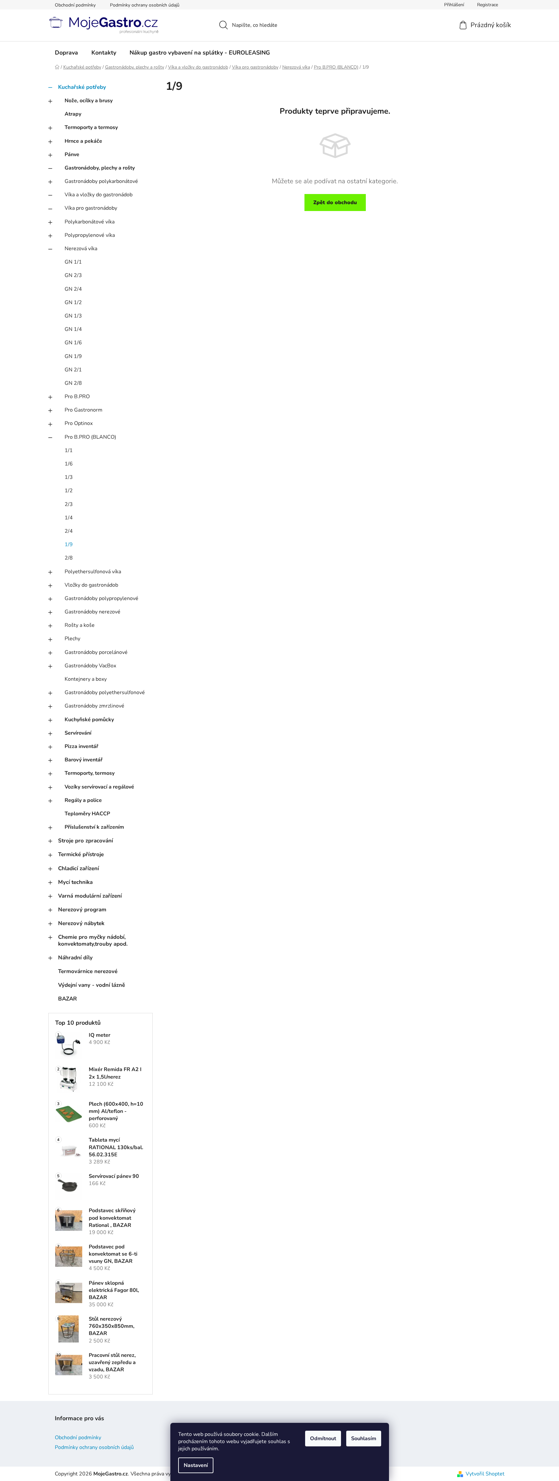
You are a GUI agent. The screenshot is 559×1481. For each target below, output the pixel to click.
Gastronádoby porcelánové (96, 652)
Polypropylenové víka (90, 235)
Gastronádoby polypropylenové (101, 598)
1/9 (69, 544)
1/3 (69, 477)
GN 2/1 (73, 369)
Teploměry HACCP (87, 813)
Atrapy (73, 114)
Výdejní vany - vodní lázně (91, 985)
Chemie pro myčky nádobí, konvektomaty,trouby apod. (93, 940)
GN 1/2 (73, 302)
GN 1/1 (73, 262)
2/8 (69, 557)
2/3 (69, 504)
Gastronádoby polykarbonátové (101, 181)
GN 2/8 (73, 383)
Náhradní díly (75, 957)
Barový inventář (83, 759)
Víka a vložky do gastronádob (98, 194)
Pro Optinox (79, 423)
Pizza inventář (81, 746)
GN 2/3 (73, 275)
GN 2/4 (73, 289)
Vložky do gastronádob (91, 585)
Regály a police (83, 800)
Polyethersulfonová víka (93, 571)
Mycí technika (75, 882)
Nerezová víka (81, 248)
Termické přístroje (81, 854)
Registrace (487, 5)
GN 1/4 (73, 329)
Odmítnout (323, 1438)
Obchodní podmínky (75, 5)
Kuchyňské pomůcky (89, 719)
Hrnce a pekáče (83, 141)
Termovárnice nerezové (87, 971)
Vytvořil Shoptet (485, 1473)
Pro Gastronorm (83, 410)
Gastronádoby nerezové (92, 611)
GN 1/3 (73, 315)
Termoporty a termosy (91, 127)
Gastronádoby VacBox (90, 665)
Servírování (78, 733)
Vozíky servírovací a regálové (99, 786)
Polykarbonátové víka (90, 221)
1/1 (69, 450)
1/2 (69, 490)
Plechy (72, 638)
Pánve (72, 154)
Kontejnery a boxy (86, 679)
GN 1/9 (73, 356)
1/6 (69, 463)
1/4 (69, 517)
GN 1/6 (73, 342)
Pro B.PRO (77, 396)
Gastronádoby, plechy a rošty (100, 167)
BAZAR (67, 998)
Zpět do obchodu (335, 202)
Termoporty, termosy (90, 773)
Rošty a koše (80, 625)
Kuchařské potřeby (82, 87)
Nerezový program (82, 909)
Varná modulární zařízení (90, 896)
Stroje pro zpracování (85, 840)
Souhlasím (363, 1438)
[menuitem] (66, 52)
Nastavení (196, 1465)
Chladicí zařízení (78, 868)
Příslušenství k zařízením (94, 827)
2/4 (69, 531)
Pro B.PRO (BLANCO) (90, 437)
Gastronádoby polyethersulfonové (105, 692)
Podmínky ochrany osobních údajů (144, 5)
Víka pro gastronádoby (91, 208)
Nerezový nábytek (81, 923)
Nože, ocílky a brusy (89, 100)
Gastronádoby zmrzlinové (94, 705)
